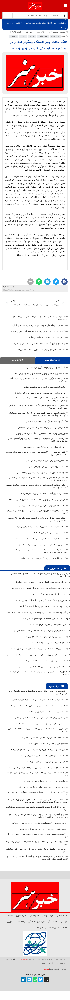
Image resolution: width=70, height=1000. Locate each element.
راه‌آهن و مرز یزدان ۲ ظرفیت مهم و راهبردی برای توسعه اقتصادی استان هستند (36, 612)
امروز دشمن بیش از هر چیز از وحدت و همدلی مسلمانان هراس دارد (40, 630)
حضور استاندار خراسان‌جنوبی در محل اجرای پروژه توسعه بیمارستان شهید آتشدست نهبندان (37, 486)
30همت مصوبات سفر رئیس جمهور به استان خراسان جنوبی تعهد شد (37, 331)
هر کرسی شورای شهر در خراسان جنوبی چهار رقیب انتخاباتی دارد (40, 545)
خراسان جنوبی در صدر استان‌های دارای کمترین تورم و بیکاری (43, 667)
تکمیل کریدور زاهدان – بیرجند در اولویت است (49, 624)
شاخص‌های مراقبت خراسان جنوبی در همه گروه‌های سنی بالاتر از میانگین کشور (37, 850)
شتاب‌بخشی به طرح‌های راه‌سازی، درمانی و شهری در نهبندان (42, 829)
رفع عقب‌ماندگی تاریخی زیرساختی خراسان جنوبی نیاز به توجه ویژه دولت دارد (37, 654)
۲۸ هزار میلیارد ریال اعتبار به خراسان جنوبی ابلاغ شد (44, 460)
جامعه (23, 36)
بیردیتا (46, 969)
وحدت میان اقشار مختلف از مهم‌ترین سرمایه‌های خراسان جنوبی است (39, 648)
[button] (64, 281)
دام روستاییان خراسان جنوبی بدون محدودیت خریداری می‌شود (40, 373)
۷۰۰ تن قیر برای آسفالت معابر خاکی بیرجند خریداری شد (43, 493)
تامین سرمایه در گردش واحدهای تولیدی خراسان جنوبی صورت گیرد (38, 823)
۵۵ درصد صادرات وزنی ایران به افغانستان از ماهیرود (47, 661)
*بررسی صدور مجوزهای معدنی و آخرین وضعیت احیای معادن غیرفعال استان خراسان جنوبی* (38, 407)
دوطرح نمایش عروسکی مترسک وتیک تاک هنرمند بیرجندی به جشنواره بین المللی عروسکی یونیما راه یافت (36, 551)
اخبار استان (55, 36)
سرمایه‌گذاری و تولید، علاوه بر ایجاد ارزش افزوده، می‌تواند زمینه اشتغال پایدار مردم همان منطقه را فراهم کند (38, 816)
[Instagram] (46, 979)
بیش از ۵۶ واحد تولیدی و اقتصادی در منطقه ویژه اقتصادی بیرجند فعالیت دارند (37, 808)
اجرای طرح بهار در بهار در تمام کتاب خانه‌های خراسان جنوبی (42, 427)
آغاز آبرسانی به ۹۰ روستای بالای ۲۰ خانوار (50, 532)
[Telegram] (29, 979)
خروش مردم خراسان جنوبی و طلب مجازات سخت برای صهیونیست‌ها (37, 499)
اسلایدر (31, 36)
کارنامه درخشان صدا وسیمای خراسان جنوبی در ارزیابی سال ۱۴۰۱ (40, 393)
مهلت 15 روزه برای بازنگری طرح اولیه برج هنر (47, 466)
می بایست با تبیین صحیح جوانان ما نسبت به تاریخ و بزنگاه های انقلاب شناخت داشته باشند (38, 440)
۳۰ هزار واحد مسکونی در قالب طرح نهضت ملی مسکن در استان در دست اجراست (39, 673)
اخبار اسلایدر (42, 36)
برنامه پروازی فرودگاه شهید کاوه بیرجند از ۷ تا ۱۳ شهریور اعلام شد (39, 343)
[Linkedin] (23, 979)
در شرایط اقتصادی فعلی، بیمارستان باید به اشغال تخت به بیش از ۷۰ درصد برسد (37, 843)
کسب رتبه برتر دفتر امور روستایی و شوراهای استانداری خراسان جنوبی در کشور (37, 512)
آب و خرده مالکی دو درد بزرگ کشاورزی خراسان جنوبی (44, 447)
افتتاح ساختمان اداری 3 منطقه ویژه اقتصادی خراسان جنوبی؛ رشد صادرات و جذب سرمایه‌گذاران (37, 453)
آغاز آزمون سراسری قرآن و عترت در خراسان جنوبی (46, 421)
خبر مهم (14, 36)
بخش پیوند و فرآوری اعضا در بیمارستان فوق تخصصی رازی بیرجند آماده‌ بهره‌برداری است (38, 380)
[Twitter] (40, 979)
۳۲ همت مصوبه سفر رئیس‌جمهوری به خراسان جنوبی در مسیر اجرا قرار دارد (38, 835)
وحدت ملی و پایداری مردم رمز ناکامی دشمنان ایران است (45, 636)
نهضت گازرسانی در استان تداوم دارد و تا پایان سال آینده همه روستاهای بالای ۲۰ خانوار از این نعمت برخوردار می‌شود (38, 414)
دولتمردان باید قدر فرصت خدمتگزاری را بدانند (47, 337)
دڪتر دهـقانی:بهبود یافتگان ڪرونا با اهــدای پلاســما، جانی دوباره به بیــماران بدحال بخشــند (39, 399)
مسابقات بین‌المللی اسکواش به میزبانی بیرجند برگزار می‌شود (41, 526)
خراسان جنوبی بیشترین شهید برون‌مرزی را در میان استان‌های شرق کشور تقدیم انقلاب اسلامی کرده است (37, 858)
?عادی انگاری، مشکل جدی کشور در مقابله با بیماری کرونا (43, 558)
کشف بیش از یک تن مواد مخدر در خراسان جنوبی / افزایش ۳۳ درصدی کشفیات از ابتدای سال (38, 519)
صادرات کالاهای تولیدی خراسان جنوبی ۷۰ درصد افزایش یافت (41, 505)
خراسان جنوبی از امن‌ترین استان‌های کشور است (48, 642)
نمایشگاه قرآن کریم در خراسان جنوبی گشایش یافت (45, 387)
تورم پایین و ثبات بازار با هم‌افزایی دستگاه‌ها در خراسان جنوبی (41, 433)
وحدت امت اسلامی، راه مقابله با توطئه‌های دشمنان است (45, 618)
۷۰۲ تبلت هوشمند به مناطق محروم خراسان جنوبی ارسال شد (41, 539)
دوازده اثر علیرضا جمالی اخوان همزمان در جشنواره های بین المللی (39, 325)
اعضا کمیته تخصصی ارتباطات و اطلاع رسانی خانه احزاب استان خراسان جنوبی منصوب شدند (38, 479)
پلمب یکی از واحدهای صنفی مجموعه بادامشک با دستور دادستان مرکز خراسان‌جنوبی (38, 318)
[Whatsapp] (35, 979)
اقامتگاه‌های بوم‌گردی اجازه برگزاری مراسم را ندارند (46, 367)
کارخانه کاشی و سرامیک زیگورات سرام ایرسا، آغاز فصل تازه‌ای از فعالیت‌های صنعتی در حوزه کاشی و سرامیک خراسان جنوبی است (37, 801)
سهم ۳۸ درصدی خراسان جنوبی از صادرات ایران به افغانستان (41, 472)
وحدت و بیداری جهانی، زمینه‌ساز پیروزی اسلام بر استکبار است (41, 349)
